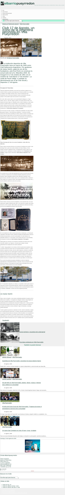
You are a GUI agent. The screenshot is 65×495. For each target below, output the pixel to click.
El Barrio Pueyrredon (13, 58)
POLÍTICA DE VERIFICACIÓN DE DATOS (14, 493)
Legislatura (4, 17)
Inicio (3, 10)
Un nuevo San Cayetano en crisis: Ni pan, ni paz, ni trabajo (19, 430)
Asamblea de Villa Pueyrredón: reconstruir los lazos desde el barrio (21, 361)
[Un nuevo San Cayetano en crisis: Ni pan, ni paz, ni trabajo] (9, 425)
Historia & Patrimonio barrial (7, 13)
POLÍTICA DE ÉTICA (8, 491)
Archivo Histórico (5, 19)
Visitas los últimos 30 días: (9, 486)
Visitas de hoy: (6, 484)
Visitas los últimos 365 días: (9, 487)
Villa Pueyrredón (5, 14)
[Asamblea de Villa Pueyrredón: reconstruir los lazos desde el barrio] (9, 355)
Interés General (5, 11)
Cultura (3, 16)
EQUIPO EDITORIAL (8, 490)
